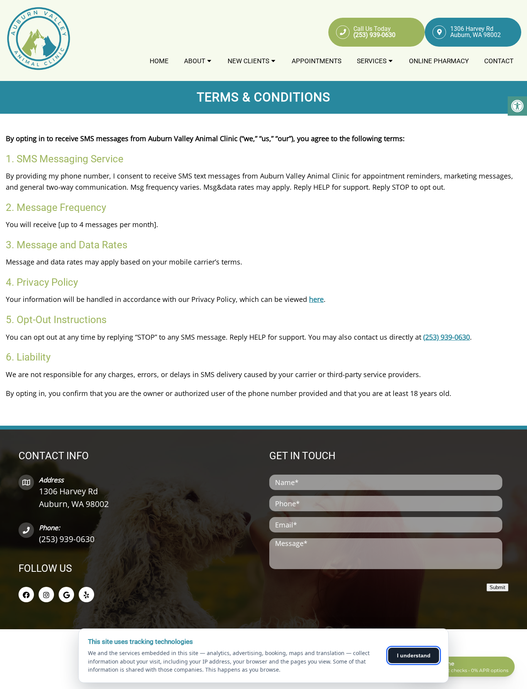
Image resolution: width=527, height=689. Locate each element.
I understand (414, 655)
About (194, 61)
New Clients (248, 61)
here (316, 299)
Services (372, 61)
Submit (497, 587)
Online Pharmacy (439, 61)
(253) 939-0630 (446, 337)
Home (159, 61)
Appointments (316, 61)
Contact (498, 61)
